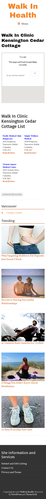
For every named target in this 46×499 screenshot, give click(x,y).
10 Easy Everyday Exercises (16, 429)
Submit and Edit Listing (14, 463)
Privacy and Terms (11, 472)
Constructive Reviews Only (12, 194)
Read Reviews (9, 153)
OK (35, 73)
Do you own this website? (16, 75)
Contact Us (7, 468)
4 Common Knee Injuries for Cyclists (22, 343)
